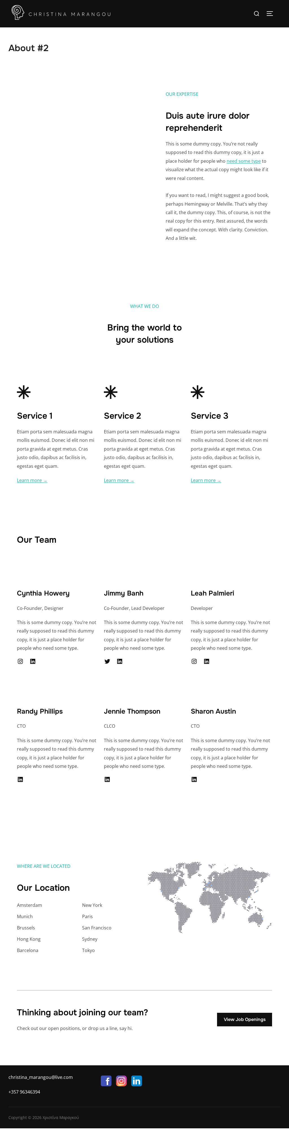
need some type (244, 161)
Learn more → (32, 480)
